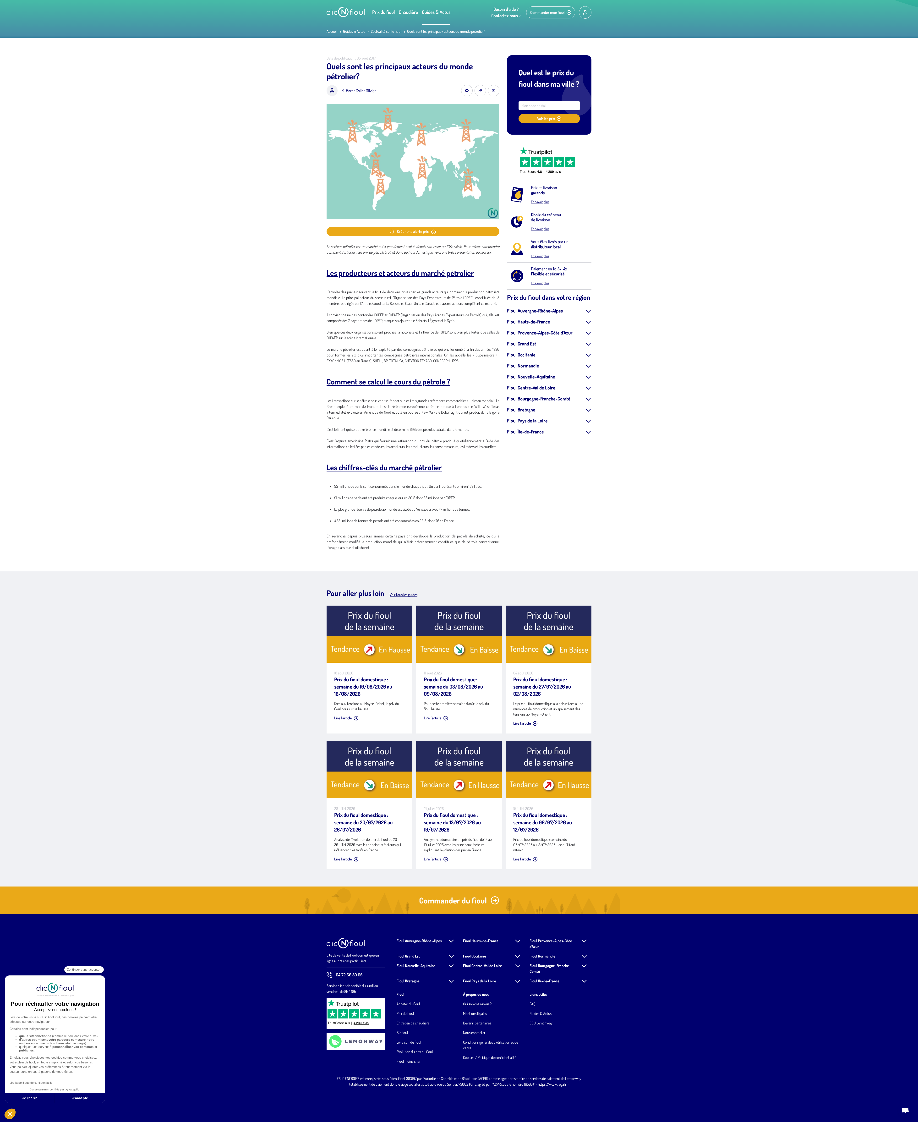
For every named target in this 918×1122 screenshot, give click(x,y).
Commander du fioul (453, 900)
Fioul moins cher (409, 1061)
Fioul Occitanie (521, 354)
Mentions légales (475, 1013)
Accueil (332, 31)
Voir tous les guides (403, 594)
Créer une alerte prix (412, 231)
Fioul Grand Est (521, 343)
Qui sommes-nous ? (477, 1004)
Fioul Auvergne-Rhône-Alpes (535, 310)
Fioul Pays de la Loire (527, 420)
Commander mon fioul (547, 12)
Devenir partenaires (477, 1023)
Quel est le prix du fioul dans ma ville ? (549, 78)
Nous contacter (474, 1032)
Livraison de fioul (409, 1042)
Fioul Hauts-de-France (528, 321)
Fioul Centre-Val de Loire (531, 387)
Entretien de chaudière (413, 1023)
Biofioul (402, 1032)
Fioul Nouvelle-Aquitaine (531, 376)
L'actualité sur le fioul (386, 31)
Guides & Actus (436, 12)
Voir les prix (546, 118)
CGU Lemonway (541, 1023)
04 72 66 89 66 (349, 974)
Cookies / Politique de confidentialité (489, 1057)
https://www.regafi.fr (553, 1084)
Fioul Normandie (523, 365)
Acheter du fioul (408, 1004)
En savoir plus (540, 202)
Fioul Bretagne (521, 409)
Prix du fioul (383, 12)
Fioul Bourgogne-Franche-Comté (538, 398)
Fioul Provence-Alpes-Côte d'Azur (540, 332)
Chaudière (408, 12)
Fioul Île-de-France (525, 431)
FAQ (533, 1004)
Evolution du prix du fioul (415, 1051)
